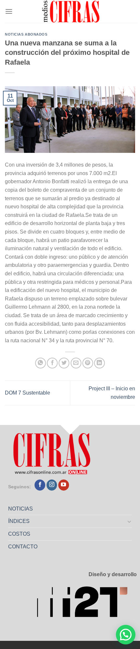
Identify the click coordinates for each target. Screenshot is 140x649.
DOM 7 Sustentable (27, 393)
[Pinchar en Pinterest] (87, 363)
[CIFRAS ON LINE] (71, 11)
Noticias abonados (26, 34)
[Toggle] (129, 521)
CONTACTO (22, 546)
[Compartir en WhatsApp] (40, 363)
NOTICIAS (20, 508)
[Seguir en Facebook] (40, 485)
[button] (125, 634)
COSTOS (19, 534)
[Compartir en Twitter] (64, 363)
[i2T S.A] (86, 604)
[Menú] (9, 11)
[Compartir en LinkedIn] (99, 363)
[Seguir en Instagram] (52, 485)
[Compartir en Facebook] (52, 363)
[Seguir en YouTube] (63, 485)
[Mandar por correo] (76, 363)
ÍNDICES (19, 521)
